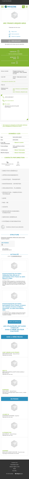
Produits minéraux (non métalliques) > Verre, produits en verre (20, 72)
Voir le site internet (9, 100)
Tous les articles (14, 321)
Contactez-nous (14, 462)
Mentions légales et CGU (14, 466)
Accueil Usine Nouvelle (6, 0)
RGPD (14, 468)
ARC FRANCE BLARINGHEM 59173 (7, 249)
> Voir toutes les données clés (8, 81)
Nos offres (14, 470)
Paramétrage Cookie (14, 464)
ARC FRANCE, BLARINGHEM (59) (20, 89)
